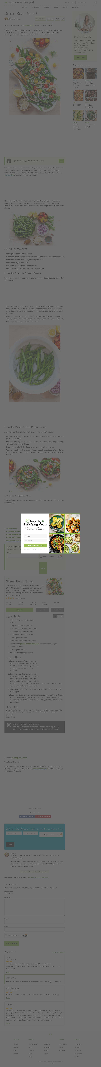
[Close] (77, 515)
